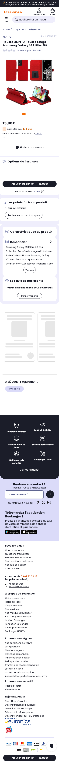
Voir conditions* (29, 470)
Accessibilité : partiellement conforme (26, 676)
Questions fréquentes (17, 553)
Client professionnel (16, 627)
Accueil (6, 29)
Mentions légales (14, 650)
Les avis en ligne (14, 668)
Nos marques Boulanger (18, 612)
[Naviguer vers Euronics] (29, 721)
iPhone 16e (14, 388)
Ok (50, 494)
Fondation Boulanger (16, 624)
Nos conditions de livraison (19, 561)
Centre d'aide (12, 568)
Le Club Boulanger (15, 620)
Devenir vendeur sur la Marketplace (24, 715)
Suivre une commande (18, 557)
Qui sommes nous (15, 598)
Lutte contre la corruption (19, 672)
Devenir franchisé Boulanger (20, 704)
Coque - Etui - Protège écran (27, 29)
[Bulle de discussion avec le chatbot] (51, 746)
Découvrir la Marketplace (19, 712)
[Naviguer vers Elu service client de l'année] (29, 730)
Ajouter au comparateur (32, 147)
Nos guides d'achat (15, 565)
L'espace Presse (14, 605)
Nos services (12, 609)
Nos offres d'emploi (16, 701)
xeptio (38, 133)
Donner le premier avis (28, 50)
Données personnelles (17, 654)
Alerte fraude (12, 689)
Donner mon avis (29, 296)
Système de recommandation (22, 665)
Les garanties (12, 646)
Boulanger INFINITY (15, 631)
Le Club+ (27, 129)
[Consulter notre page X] (43, 503)
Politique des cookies (16, 661)
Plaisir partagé (13, 601)
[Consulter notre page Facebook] (38, 503)
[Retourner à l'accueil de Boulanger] (13, 12)
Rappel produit (13, 685)
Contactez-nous (14, 550)
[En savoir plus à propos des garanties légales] (43, 191)
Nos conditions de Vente (18, 643)
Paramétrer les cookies (18, 657)
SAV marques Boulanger (18, 616)
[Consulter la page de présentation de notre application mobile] (12, 532)
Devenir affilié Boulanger (18, 708)
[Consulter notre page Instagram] (49, 503)
